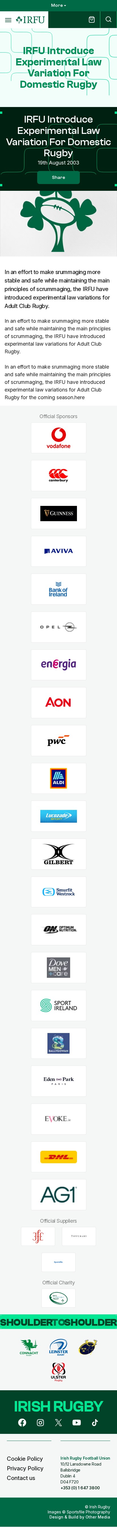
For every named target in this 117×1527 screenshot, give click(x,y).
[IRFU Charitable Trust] (58, 1298)
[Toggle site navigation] (8, 19)
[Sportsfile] (58, 1262)
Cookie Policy (25, 1458)
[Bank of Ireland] (58, 589)
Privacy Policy (25, 1468)
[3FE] (38, 1236)
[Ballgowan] (58, 1043)
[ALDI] (58, 778)
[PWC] (58, 740)
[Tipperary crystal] (79, 1236)
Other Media (97, 1517)
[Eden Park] (58, 1081)
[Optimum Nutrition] (58, 929)
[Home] (30, 19)
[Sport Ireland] (58, 1005)
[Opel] (58, 627)
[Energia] (58, 665)
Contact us (21, 1478)
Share (58, 177)
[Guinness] (58, 513)
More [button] (57, 5)
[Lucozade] (58, 816)
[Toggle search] (108, 19)
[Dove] (58, 967)
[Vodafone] (58, 437)
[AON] (58, 702)
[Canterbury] (58, 475)
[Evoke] (58, 1119)
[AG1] (58, 1194)
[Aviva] (58, 551)
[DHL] (58, 1157)
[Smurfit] (58, 892)
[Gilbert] (58, 854)
